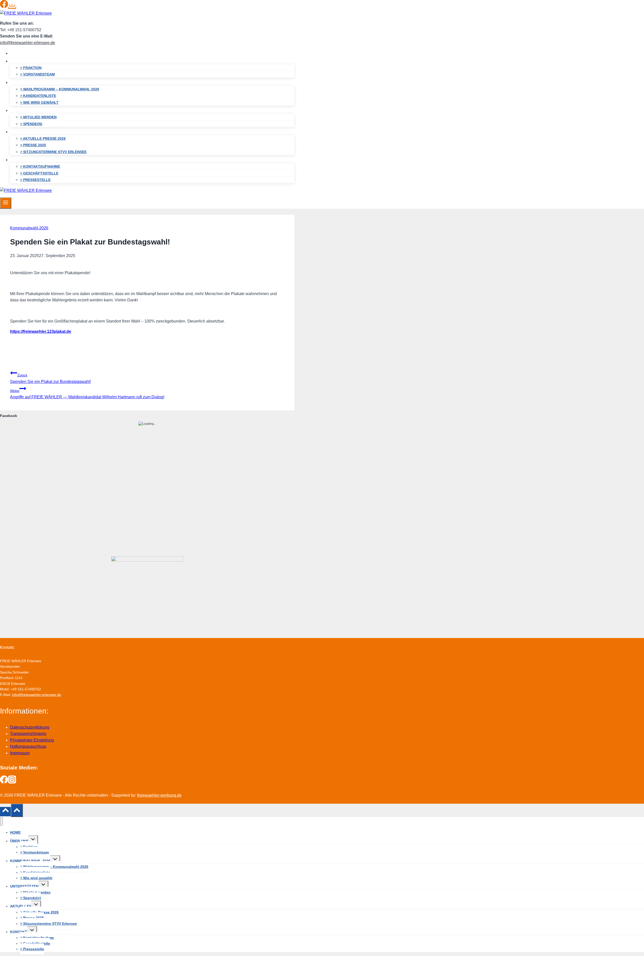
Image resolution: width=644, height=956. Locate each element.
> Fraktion (31, 68)
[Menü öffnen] (5, 202)
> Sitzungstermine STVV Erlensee (53, 152)
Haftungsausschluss (28, 746)
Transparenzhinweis (28, 733)
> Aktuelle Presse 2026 (43, 138)
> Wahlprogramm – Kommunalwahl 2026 (59, 89)
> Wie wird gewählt (39, 102)
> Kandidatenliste (38, 96)
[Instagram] (12, 7)
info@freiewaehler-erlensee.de (27, 43)
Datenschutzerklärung (29, 727)
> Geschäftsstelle (39, 173)
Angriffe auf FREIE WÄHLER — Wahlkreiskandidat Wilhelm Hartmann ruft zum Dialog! (87, 394)
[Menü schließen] (1, 821)
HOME (20, 53)
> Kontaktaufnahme (40, 166)
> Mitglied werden (38, 117)
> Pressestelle (35, 180)
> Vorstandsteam (37, 74)
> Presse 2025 (33, 145)
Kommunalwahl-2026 (29, 228)
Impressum (20, 753)
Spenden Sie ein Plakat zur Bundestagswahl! (50, 378)
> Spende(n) (31, 124)
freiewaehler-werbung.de (159, 795)
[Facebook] (4, 7)
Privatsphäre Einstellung (32, 740)
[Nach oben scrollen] (5, 811)
